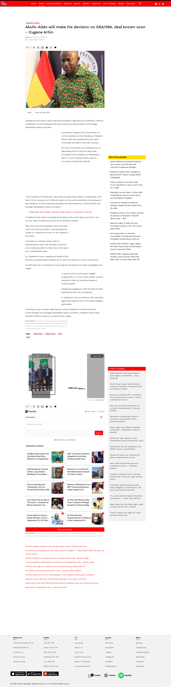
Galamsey (140, 657)
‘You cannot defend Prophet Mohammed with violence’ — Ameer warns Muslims (126, 498)
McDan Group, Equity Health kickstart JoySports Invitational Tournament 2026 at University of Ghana (126, 387)
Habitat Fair (141, 647)
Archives (140, 661)
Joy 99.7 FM (49, 643)
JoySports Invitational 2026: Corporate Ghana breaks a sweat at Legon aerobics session (126, 477)
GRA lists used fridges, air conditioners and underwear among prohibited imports (55, 566)
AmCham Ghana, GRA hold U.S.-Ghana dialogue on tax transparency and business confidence (59, 575)
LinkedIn (109, 661)
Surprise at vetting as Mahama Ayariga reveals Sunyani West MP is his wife (126, 205)
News (41, 3)
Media (121, 3)
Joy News (78, 643)
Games (139, 643)
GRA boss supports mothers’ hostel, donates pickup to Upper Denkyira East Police (56, 546)
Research (96, 3)
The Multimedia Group (23, 643)
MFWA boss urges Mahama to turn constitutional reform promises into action (127, 440)
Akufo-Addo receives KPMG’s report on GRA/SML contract (66, 212)
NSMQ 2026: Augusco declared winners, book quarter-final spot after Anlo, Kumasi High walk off (124, 257)
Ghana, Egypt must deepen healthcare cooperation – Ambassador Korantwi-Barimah (125, 431)
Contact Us (18, 652)
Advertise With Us (21, 647)
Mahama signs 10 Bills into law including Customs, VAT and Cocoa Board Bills (126, 226)
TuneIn (97, 675)
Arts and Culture (54, 3)
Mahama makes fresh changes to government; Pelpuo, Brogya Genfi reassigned (125, 175)
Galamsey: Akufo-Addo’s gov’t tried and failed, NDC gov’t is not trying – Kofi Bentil (55, 579)
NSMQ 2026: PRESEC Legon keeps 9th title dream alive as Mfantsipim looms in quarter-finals (126, 246)
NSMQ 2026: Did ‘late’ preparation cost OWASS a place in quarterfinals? (125, 449)
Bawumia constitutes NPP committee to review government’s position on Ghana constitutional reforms (126, 398)
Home (33, 3)
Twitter (108, 652)
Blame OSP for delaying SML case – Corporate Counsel (45, 587)
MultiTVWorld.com (82, 657)
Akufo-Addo (38, 334)
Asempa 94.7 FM (51, 657)
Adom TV (78, 647)
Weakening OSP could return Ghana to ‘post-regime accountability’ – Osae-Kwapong (125, 376)
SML (28, 337)
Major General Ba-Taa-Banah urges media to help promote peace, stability (126, 506)
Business (68, 3)
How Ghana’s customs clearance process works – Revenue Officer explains (53, 571)
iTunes (111, 675)
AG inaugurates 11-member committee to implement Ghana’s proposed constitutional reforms (125, 236)
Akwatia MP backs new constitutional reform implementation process (125, 457)
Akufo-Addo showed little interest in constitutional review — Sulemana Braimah (124, 467)
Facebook (109, 647)
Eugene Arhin (50, 334)
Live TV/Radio (109, 3)
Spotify (128, 675)
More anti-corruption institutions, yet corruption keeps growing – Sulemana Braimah (125, 409)
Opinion (86, 3)
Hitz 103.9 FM (50, 652)
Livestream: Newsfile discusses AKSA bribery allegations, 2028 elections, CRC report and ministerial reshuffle (125, 488)
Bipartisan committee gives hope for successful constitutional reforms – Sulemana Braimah (124, 420)
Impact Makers (142, 652)
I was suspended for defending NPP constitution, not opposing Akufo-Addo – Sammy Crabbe (59, 562)
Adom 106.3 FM (51, 647)
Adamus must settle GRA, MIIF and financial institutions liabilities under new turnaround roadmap (61, 583)
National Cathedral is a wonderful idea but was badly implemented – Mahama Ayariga (57, 558)
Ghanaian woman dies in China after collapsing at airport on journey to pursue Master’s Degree (126, 195)
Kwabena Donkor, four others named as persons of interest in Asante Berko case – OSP (126, 216)
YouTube (109, 643)
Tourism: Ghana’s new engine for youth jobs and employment (125, 515)
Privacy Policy (19, 661)
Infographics (110, 666)
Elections (130, 3)
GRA (59, 334)
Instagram (109, 657)
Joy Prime (78, 652)
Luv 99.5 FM (49, 661)
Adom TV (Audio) (82, 661)
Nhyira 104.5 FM (51, 666)
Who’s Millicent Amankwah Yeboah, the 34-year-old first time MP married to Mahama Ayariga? (126, 164)
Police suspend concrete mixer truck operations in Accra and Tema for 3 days (126, 185)
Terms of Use (19, 657)
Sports (77, 3)
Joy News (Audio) (82, 666)
